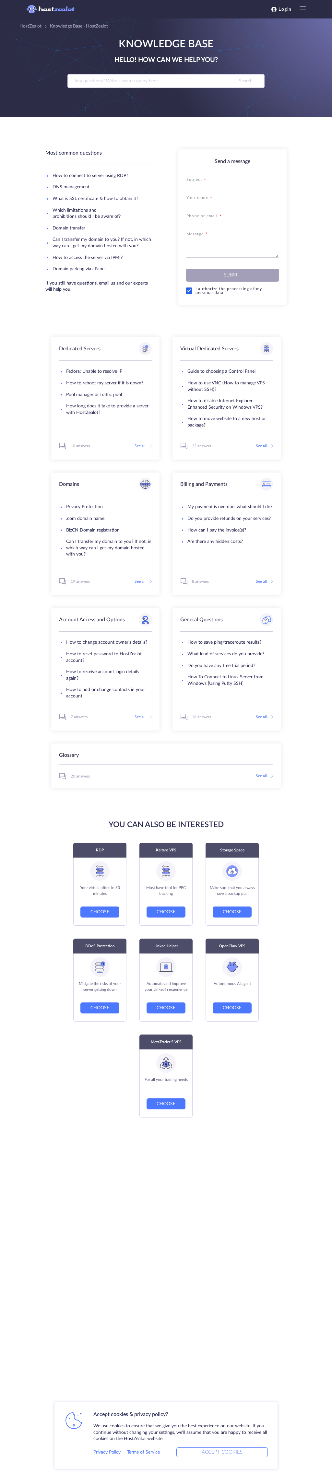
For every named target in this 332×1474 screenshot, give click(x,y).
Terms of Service (143, 1452)
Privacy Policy (107, 1452)
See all (140, 446)
